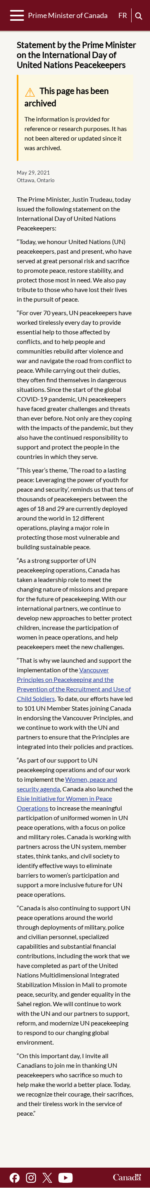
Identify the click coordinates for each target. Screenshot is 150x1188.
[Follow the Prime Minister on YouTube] (65, 1178)
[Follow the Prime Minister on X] (47, 1178)
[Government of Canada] (127, 1178)
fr (122, 15)
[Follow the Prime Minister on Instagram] (31, 1178)
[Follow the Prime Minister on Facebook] (15, 1178)
